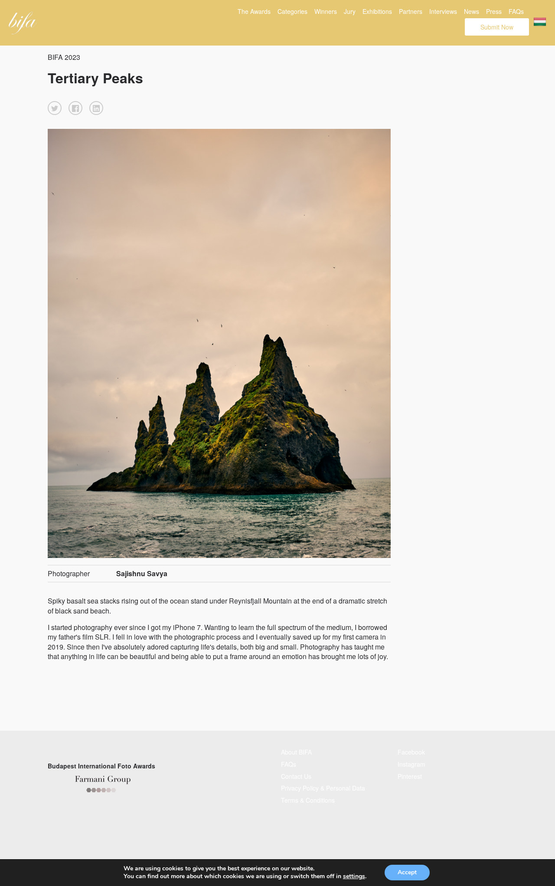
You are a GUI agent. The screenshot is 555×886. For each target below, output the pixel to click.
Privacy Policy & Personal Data (323, 788)
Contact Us (296, 776)
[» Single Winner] (23, 23)
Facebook (411, 752)
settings (354, 876)
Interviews (443, 11)
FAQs (516, 11)
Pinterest (410, 776)
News (471, 11)
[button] (55, 108)
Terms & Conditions (308, 800)
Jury (350, 11)
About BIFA (296, 752)
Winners (325, 11)
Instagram (411, 764)
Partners (410, 11)
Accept (407, 872)
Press (494, 11)
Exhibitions (377, 11)
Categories (292, 11)
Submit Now (496, 27)
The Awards (254, 11)
